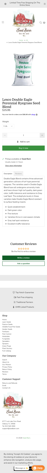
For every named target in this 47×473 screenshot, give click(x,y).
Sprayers (5, 344)
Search (4, 360)
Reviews (5, 372)
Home (21, 40)
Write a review (23, 258)
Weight (5, 121)
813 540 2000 (10, 426)
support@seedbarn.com (10, 428)
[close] (45, 4)
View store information (13, 165)
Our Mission (6, 364)
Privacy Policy (7, 367)
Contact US (6, 388)
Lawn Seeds (6, 322)
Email (4, 385)
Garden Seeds (7, 329)
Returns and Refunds (9, 383)
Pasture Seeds (7, 324)
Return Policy (7, 369)
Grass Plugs (6, 346)
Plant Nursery (7, 348)
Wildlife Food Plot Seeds (11, 327)
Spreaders (5, 341)
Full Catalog (6, 351)
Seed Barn (26, 438)
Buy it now (23, 148)
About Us (5, 362)
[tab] (8, 173)
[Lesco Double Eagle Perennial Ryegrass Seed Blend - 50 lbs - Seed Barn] (23, 70)
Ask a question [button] (23, 263)
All (27, 40)
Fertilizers (5, 332)
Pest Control (6, 334)
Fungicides (6, 339)
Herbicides (6, 336)
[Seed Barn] (23, 22)
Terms (4, 374)
